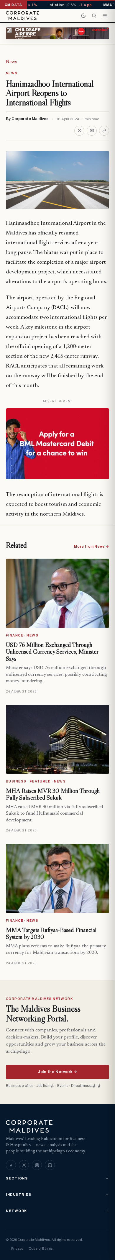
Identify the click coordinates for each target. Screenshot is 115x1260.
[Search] (94, 15)
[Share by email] (92, 131)
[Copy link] (104, 131)
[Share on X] (79, 131)
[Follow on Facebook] (11, 1165)
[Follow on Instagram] (37, 1165)
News (11, 62)
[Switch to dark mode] (83, 15)
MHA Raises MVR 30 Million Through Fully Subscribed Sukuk (53, 794)
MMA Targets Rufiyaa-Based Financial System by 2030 (51, 933)
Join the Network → (57, 1072)
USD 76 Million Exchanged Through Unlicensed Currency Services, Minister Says (52, 651)
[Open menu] (104, 15)
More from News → (91, 546)
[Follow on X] (24, 1165)
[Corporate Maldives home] (22, 15)
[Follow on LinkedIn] (50, 1165)
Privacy (17, 1248)
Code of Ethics (40, 1248)
